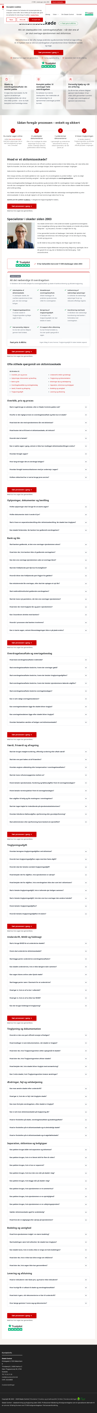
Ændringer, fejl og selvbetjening (60, 382)
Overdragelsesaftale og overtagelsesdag (24, 385)
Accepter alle (36, 19)
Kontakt (79, 14)
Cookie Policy (35, 15)
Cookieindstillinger (8, 1385)
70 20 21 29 (8, 1374)
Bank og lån (15, 382)
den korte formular (15, 139)
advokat (6, 1405)
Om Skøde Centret (67, 14)
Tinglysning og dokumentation (60, 378)
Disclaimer (33, 1399)
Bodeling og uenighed (57, 388)
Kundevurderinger (70, 1399)
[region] (24, 14)
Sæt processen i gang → (48, 52)
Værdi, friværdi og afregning (20, 388)
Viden (55, 14)
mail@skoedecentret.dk (10, 1377)
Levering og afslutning (57, 392)
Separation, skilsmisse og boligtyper (62, 385)
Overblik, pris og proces (19, 375)
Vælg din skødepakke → (58, 2)
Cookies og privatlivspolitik (48, 1399)
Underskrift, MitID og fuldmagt (60, 375)
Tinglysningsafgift (17, 392)
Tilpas (11, 19)
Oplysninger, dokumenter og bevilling (23, 378)
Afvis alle (22, 19)
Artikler (60, 1399)
